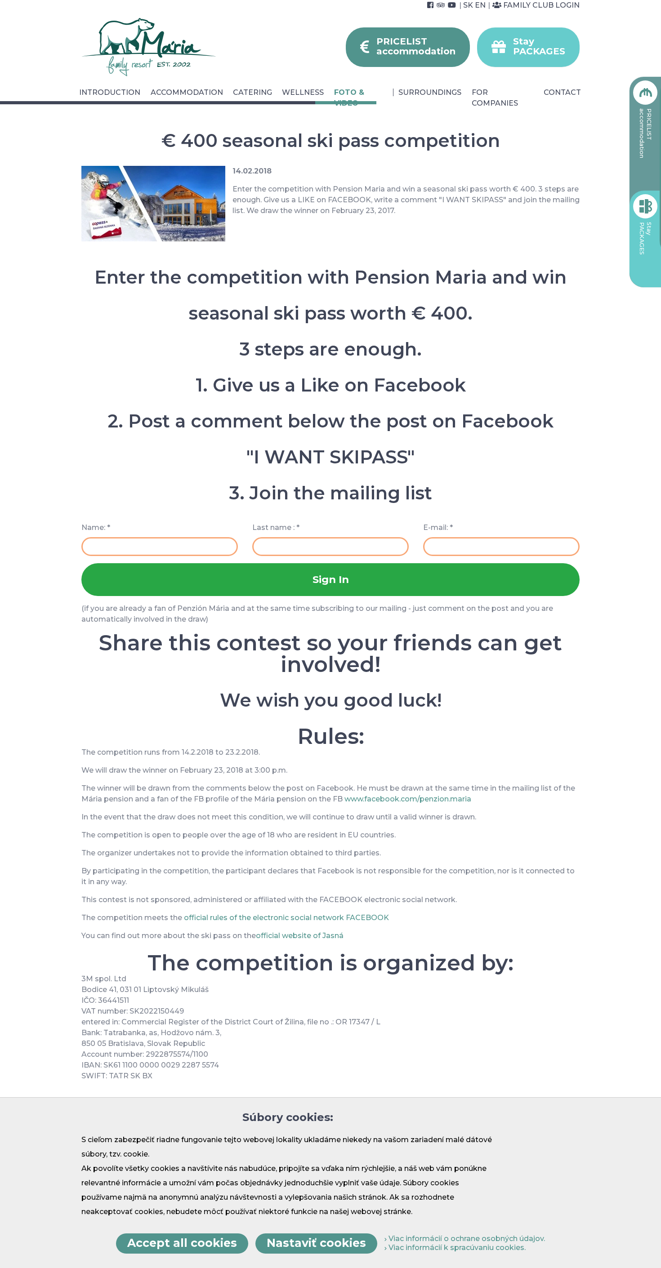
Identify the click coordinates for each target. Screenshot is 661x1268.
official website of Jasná (300, 935)
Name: (95, 527)
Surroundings (429, 92)
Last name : (275, 527)
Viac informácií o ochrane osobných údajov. (466, 1238)
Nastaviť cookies (316, 1243)
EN (480, 5)
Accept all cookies (182, 1243)
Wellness (303, 92)
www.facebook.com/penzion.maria (407, 799)
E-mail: (438, 527)
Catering (252, 92)
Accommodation (187, 92)
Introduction (109, 92)
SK (468, 5)
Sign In (331, 579)
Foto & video (349, 97)
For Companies (495, 97)
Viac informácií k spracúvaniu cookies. (456, 1247)
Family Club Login (540, 5)
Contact (562, 92)
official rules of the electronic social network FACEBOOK (286, 917)
